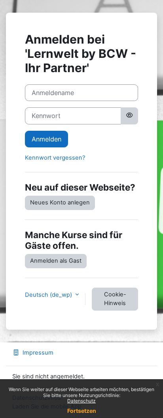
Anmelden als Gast (56, 260)
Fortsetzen (81, 410)
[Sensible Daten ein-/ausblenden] (129, 115)
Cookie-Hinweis (115, 299)
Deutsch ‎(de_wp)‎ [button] (49, 294)
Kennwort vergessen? (55, 157)
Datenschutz (81, 401)
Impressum (38, 352)
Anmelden (46, 139)
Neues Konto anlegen (60, 202)
